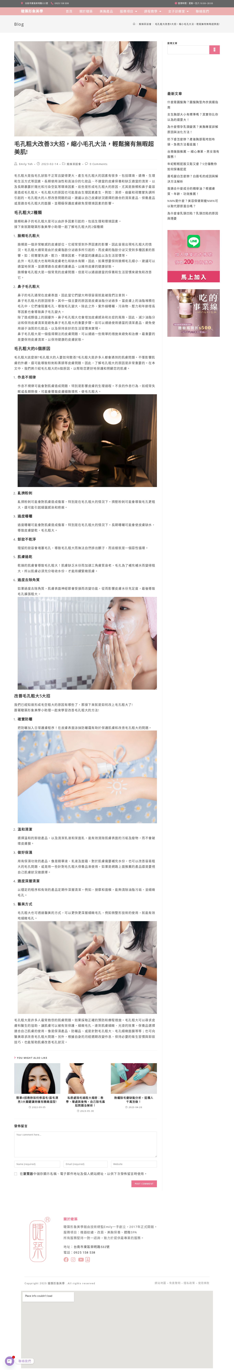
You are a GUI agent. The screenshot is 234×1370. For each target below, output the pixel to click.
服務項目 (126, 11)
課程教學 (150, 11)
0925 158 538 (84, 1252)
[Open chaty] (9, 1361)
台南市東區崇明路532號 (92, 1247)
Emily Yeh (26, 164)
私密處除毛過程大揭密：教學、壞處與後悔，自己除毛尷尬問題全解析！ (85, 1101)
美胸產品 (106, 11)
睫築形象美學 (32, 11)
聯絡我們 (202, 11)
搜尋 (214, 49)
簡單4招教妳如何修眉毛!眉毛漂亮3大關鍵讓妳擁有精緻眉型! (37, 1099)
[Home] (134, 23)
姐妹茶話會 (74, 164)
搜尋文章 (172, 43)
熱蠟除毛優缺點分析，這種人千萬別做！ (133, 1099)
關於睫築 (86, 11)
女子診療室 (176, 11)
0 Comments (99, 164)
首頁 (69, 11)
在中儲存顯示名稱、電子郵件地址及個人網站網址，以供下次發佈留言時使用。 (83, 1174)
